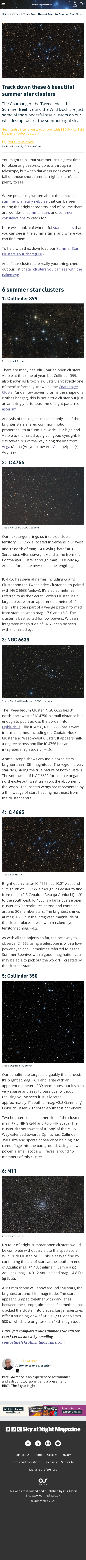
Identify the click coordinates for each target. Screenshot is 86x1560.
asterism (9, 409)
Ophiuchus (11, 726)
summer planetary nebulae (25, 201)
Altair (57, 446)
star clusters (63, 227)
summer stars (38, 212)
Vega (6, 446)
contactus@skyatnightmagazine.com (33, 1342)
